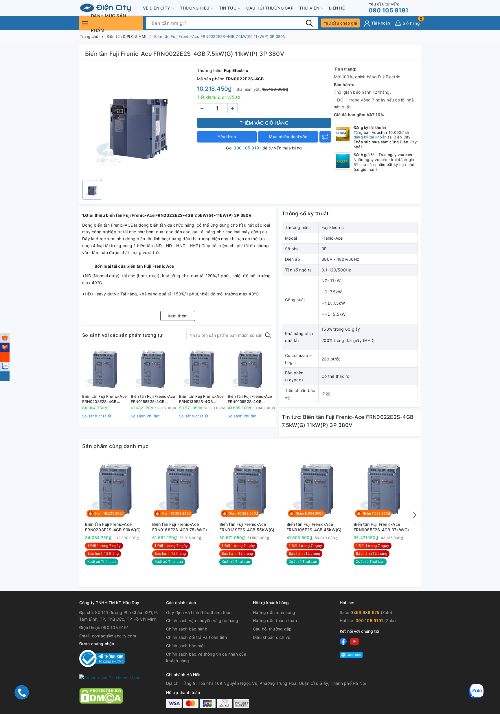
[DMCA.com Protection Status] (101, 695)
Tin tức (228, 7)
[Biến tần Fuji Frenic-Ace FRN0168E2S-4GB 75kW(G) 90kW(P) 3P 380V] (154, 369)
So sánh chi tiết (96, 416)
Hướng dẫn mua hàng (274, 612)
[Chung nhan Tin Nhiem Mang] (110, 677)
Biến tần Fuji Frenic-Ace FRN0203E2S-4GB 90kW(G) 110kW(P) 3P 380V (104, 399)
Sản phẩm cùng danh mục (115, 446)
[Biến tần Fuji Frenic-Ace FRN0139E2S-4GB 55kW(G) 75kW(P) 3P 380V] (202, 369)
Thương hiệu (195, 7)
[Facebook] (343, 641)
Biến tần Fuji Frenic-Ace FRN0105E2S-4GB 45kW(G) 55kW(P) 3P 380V (250, 399)
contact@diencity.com (114, 635)
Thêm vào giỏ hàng (264, 123)
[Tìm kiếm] (309, 23)
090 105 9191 (388, 7)
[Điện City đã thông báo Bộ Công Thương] (102, 658)
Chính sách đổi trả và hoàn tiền (196, 637)
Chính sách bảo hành (186, 628)
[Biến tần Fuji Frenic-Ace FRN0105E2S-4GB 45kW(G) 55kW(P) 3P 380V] (250, 369)
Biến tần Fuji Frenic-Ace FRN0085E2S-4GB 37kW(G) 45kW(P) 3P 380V (381, 527)
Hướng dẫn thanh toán (275, 620)
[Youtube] (354, 641)
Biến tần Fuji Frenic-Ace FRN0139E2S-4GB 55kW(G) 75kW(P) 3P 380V (201, 399)
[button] (413, 515)
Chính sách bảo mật (185, 645)
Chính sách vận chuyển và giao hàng (202, 620)
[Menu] (85, 23)
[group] (138, 121)
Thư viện (309, 7)
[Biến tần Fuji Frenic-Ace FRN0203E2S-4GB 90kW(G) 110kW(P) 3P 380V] (105, 369)
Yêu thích (227, 136)
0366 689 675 (364, 612)
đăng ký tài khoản (370, 137)
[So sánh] (325, 137)
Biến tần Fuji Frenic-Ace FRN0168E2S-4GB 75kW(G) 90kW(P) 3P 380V (153, 399)
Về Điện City (157, 7)
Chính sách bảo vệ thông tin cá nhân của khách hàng (206, 657)
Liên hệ (337, 7)
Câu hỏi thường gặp (269, 7)
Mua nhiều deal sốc (288, 136)
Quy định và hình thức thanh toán (198, 612)
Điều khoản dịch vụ (272, 637)
